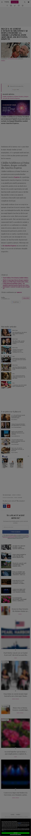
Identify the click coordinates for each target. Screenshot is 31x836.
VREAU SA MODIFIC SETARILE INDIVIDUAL (15, 834)
